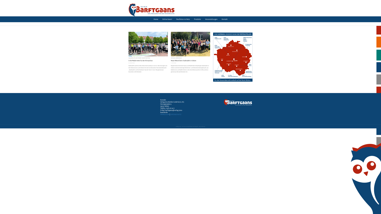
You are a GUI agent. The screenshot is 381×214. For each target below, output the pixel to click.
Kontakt (225, 19)
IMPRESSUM (164, 114)
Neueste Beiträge (146, 58)
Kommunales (179, 58)
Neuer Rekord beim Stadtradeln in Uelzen (183, 60)
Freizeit (140, 58)
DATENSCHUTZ (175, 114)
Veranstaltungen (211, 19)
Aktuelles (173, 58)
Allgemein (130, 58)
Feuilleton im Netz (183, 19)
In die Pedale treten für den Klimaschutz (140, 60)
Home (156, 19)
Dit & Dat (136, 58)
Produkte (197, 19)
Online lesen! (167, 19)
